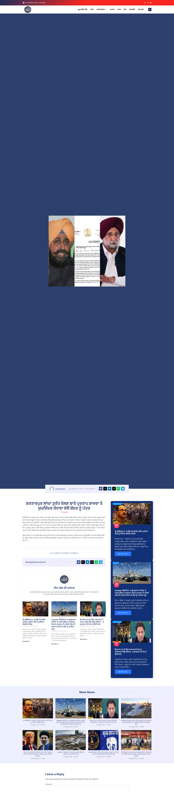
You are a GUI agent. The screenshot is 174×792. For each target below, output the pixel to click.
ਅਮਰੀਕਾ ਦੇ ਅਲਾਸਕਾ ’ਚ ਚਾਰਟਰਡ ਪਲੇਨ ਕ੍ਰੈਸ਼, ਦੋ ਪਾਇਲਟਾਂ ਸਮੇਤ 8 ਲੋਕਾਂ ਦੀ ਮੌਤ (70, 753)
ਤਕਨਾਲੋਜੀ (132, 9)
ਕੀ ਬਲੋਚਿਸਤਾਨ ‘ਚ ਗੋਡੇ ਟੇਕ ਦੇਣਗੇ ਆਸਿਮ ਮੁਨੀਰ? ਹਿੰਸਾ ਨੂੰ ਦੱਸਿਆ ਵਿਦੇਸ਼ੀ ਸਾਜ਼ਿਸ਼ (34, 622)
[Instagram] (145, 3)
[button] (149, 9)
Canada (115, 563)
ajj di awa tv (56, 553)
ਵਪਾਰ (119, 9)
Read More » (26, 641)
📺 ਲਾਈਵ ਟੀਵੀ (82, 9)
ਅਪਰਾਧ (112, 9)
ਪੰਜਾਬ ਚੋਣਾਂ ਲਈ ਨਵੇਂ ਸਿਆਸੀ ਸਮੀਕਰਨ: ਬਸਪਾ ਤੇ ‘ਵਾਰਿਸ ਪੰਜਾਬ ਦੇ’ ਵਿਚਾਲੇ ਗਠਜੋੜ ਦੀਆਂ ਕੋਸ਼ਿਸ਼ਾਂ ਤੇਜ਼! (103, 753)
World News (117, 504)
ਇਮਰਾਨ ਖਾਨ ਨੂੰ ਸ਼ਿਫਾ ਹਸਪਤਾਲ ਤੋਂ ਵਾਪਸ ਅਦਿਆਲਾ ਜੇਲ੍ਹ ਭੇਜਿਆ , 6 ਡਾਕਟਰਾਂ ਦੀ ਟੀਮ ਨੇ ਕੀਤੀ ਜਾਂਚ (92, 622)
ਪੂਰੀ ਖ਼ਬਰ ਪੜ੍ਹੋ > (123, 554)
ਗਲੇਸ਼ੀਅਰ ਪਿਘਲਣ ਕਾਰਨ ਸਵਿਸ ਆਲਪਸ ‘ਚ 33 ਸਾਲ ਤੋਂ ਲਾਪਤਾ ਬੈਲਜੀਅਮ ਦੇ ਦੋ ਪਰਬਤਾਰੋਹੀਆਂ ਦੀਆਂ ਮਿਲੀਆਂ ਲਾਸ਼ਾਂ (136, 722)
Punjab (65, 512)
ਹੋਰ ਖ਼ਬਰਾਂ (140, 9)
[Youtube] (150, 3)
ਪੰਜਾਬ (92, 9)
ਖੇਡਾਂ (125, 9)
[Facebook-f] (148, 3)
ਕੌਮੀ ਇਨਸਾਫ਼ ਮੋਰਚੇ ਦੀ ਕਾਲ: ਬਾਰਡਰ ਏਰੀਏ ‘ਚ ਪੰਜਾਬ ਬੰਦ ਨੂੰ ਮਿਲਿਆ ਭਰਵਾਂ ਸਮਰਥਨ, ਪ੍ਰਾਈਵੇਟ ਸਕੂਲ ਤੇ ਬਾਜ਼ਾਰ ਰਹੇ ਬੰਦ (136, 754)
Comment (49, 784)
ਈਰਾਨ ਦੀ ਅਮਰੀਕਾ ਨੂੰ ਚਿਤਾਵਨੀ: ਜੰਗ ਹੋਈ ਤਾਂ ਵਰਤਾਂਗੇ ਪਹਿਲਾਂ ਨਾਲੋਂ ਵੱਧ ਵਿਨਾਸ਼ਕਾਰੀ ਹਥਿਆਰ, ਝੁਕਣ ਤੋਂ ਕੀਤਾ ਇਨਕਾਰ (37, 754)
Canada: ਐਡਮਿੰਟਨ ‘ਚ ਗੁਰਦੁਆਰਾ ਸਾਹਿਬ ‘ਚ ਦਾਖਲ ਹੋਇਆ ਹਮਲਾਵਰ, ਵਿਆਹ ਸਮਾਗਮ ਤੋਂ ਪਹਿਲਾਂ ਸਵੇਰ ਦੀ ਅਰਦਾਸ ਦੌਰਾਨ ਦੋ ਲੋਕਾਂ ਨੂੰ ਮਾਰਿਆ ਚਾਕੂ (63, 624)
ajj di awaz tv (73, 553)
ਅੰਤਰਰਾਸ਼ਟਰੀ (101, 9)
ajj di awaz (64, 553)
